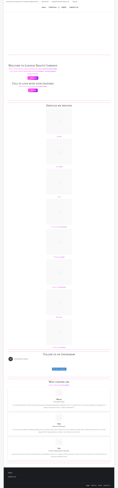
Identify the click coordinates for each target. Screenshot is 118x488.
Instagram (74, 1)
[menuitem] (43, 7)
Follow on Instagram (60, 369)
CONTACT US (12, 477)
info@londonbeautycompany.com (60, 1)
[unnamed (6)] (102, 82)
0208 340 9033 (45, 1)
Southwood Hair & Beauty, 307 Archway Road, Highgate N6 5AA (22, 1)
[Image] (59, 121)
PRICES (10, 473)
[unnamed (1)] (68, 65)
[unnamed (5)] (85, 82)
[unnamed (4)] (68, 82)
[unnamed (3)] (102, 65)
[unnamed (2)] (85, 65)
